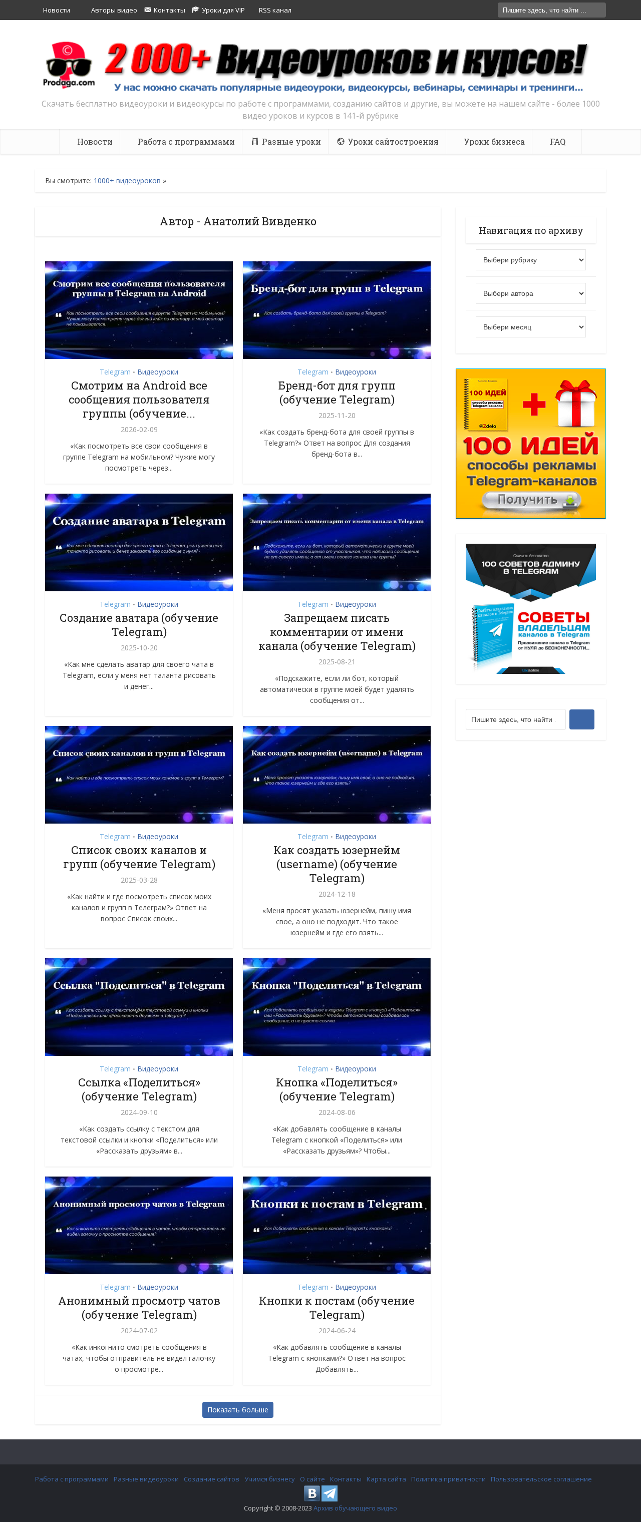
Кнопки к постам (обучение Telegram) (337, 1307)
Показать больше (237, 1409)
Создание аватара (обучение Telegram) (139, 624)
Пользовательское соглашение (541, 1478)
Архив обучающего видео (355, 1507)
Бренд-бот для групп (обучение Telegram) (337, 392)
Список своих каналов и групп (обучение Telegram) (139, 857)
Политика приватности (448, 1478)
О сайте (312, 1478)
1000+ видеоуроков (127, 180)
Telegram (115, 371)
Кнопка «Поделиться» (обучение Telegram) (337, 1089)
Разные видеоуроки (146, 1478)
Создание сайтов (211, 1478)
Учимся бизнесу (269, 1478)
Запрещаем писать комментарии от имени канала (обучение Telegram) (337, 631)
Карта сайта (386, 1478)
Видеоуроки (157, 371)
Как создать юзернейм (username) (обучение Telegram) (336, 864)
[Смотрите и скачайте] (320, 66)
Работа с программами (72, 1478)
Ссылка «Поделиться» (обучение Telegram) (139, 1089)
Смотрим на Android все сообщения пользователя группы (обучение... (139, 399)
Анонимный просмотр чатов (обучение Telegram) (139, 1307)
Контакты (346, 1478)
